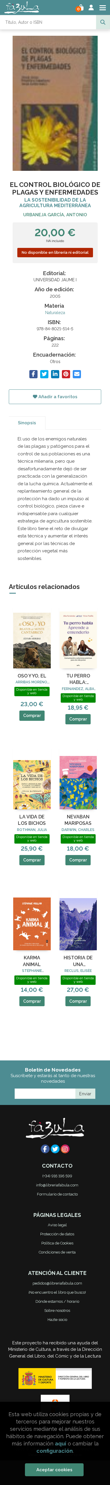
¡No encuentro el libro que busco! (57, 1292)
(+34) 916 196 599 (57, 1176)
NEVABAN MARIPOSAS (78, 820)
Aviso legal (57, 1225)
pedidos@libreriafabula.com (57, 1283)
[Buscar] (103, 22)
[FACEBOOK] (45, 1149)
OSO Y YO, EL (32, 676)
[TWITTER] (55, 1149)
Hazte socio (57, 1319)
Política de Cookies (57, 1243)
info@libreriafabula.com (57, 1185)
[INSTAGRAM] (65, 1149)
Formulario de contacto (57, 1194)
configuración (54, 1451)
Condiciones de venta (57, 1252)
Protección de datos (57, 1234)
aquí (60, 1443)
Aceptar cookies (54, 1469)
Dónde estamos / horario (57, 1301)
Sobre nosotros (57, 1310)
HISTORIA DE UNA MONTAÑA (78, 961)
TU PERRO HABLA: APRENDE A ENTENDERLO (78, 679)
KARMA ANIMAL (32, 961)
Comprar (32, 715)
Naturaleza (55, 312)
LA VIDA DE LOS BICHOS (32, 820)
